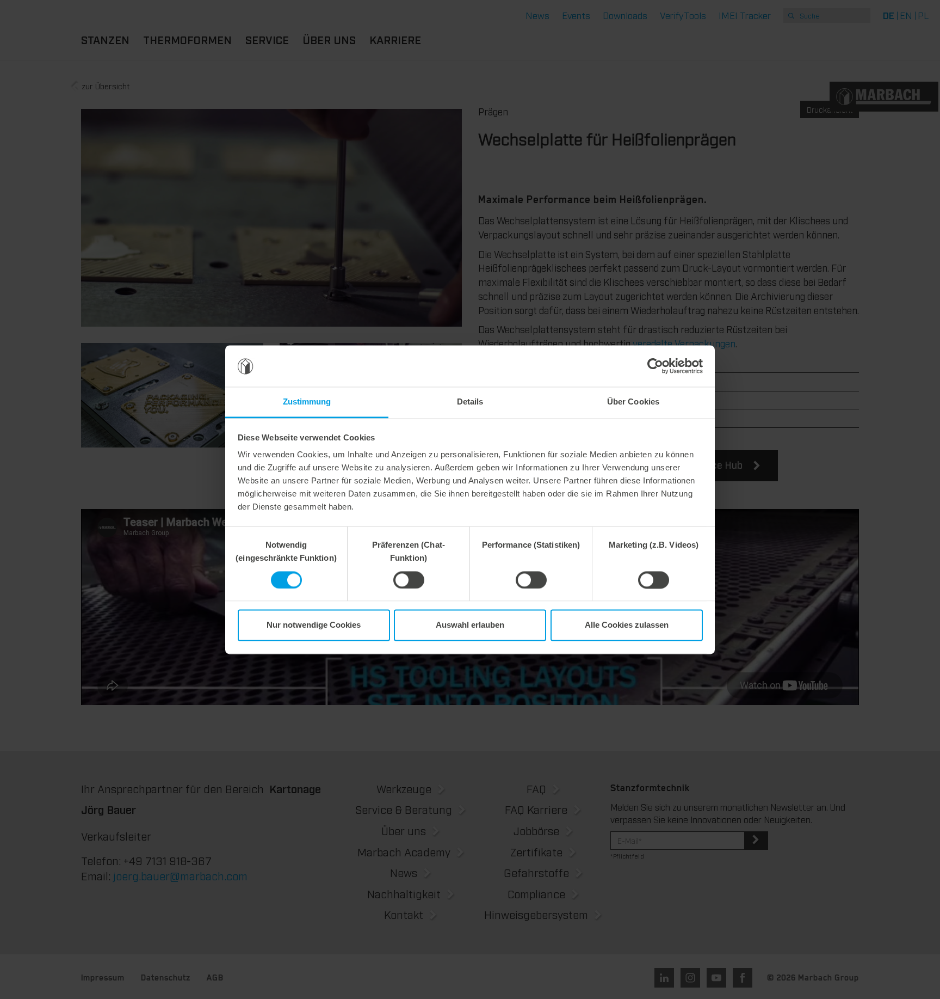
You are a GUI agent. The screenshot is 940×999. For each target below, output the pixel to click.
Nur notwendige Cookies (314, 625)
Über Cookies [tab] (633, 402)
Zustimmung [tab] (307, 402)
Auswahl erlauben (470, 625)
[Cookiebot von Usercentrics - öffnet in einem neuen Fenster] (655, 366)
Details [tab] (470, 402)
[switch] (408, 580)
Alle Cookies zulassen (627, 625)
